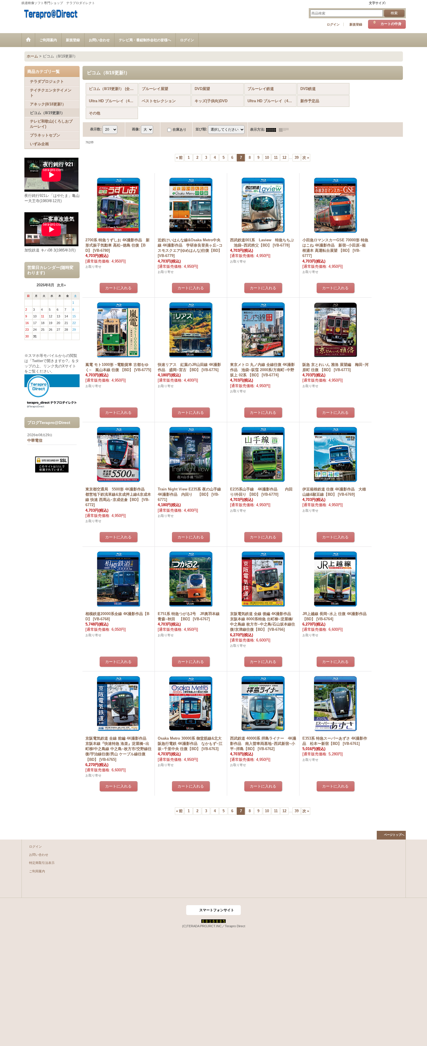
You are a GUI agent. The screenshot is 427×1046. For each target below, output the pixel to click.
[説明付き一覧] (285, 129)
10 (267, 157)
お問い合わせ (38, 854)
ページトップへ (394, 834)
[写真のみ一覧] (272, 129)
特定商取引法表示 (42, 863)
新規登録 (355, 24)
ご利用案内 (37, 871)
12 (284, 157)
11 (276, 157)
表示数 (96, 129)
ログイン (333, 24)
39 (297, 157)
